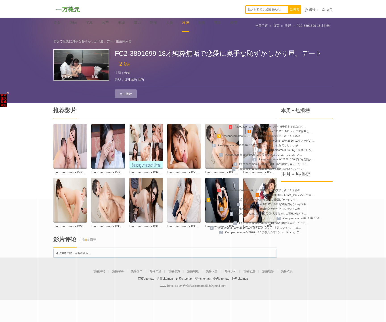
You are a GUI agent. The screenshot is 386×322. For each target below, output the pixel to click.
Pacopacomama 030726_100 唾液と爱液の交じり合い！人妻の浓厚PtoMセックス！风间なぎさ (280, 190)
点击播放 (126, 94)
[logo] (67, 8)
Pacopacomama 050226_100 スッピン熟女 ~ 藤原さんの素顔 (301, 150)
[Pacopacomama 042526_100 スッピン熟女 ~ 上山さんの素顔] (108, 146)
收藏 (95, 76)
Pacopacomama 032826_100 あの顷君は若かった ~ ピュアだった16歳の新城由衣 (288, 164)
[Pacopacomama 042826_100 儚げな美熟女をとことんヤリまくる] (70, 146)
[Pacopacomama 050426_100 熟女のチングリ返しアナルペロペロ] (184, 146)
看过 (309, 10)
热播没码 (230, 271)
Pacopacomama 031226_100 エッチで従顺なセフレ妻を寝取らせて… (295, 131)
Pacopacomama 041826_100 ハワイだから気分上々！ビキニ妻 (299, 194)
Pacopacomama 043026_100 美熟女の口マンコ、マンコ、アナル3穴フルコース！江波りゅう (281, 154)
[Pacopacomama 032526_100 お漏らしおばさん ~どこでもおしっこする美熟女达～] (146, 146)
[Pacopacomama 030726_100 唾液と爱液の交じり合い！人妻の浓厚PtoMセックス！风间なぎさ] (222, 146)
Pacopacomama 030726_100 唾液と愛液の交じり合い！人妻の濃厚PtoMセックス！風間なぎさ (280, 136)
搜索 (294, 9)
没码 (288, 25)
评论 (67, 76)
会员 (327, 10)
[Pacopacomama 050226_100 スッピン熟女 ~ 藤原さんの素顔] (260, 146)
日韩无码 (130, 79)
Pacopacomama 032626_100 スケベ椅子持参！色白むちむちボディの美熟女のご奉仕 (286, 126)
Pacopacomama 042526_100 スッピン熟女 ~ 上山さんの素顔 (301, 140)
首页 (276, 25)
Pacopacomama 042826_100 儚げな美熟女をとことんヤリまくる (298, 159)
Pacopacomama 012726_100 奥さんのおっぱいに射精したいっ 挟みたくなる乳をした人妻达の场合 (278, 145)
